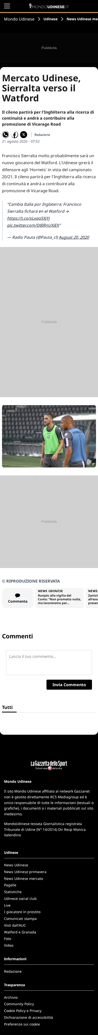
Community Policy (19, 1003)
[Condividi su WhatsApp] (5, 134)
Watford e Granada (20, 932)
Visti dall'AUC (15, 925)
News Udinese (16, 865)
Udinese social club (20, 898)
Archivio (11, 997)
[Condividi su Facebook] (14, 134)
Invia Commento (69, 684)
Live (7, 905)
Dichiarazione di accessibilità (28, 1017)
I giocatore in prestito (22, 911)
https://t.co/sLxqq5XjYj (28, 218)
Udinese (50, 19)
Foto (7, 938)
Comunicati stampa (20, 918)
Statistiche (13, 891)
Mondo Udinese (19, 19)
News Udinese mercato (23, 878)
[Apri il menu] (7, 6)
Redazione (13, 971)
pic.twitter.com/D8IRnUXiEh (33, 225)
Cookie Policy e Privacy (22, 1010)
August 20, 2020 (74, 237)
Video (8, 945)
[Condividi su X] (23, 134)
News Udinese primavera (25, 871)
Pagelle (10, 885)
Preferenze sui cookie (22, 1024)
